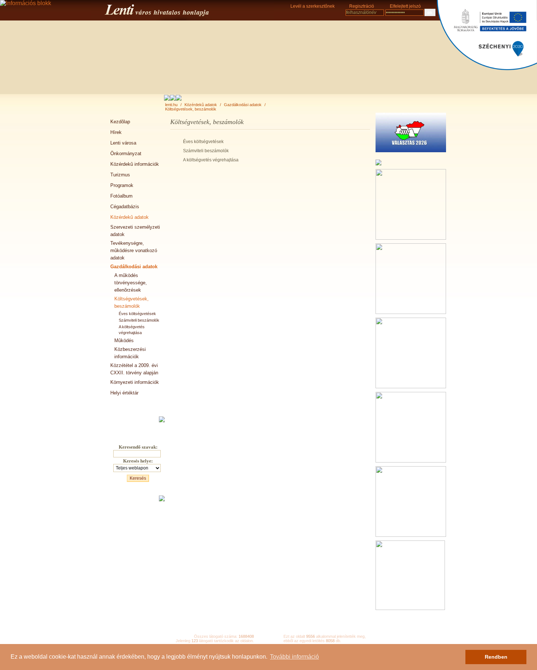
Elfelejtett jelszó (405, 6)
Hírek (116, 132)
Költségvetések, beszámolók (190, 109)
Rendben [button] (496, 657)
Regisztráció (361, 6)
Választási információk (134, 403)
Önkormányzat (125, 153)
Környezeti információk (134, 382)
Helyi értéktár (124, 393)
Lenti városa (123, 143)
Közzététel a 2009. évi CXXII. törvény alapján (134, 369)
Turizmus (120, 174)
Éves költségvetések (137, 313)
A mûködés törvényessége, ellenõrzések (130, 283)
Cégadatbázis (124, 206)
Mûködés (124, 340)
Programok (121, 185)
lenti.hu (171, 104)
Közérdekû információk (134, 164)
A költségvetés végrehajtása (132, 330)
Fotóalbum (121, 196)
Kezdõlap (120, 121)
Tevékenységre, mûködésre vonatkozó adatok (133, 250)
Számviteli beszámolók (139, 320)
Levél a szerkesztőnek (312, 6)
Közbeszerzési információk (130, 353)
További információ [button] (294, 657)
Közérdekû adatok (200, 104)
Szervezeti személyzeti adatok (135, 230)
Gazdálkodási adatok (243, 104)
